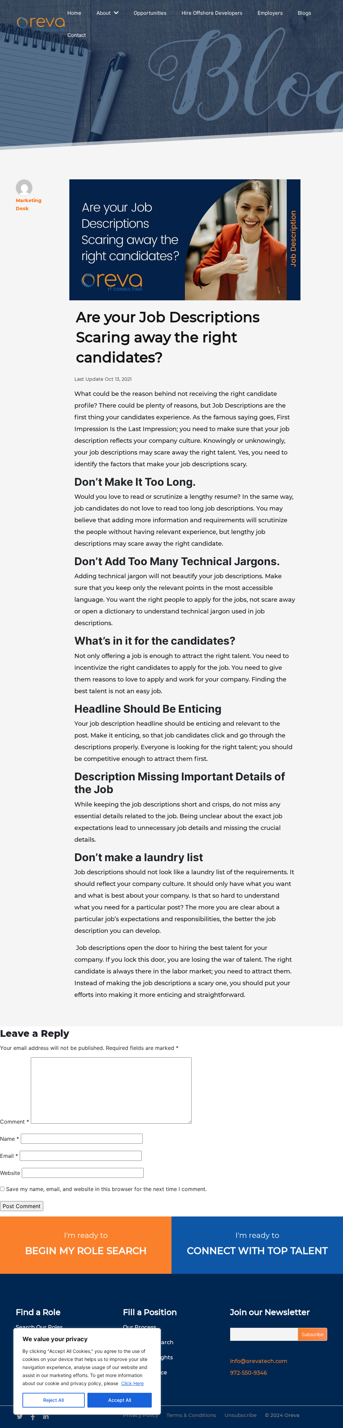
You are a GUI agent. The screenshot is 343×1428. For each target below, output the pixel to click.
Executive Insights (148, 1357)
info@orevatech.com (258, 1361)
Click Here (132, 1383)
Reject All (53, 1400)
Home (74, 13)
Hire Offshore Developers (212, 13)
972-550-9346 (248, 1373)
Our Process (139, 1327)
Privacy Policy (140, 1415)
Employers (270, 13)
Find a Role (38, 1312)
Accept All (119, 1400)
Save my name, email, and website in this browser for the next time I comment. (106, 1189)
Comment (14, 1121)
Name (9, 1138)
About (103, 13)
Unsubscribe (240, 1415)
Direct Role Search (148, 1342)
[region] (87, 1371)
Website (10, 1173)
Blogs (304, 13)
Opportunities (150, 13)
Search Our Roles (39, 1327)
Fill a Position (150, 1312)
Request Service (145, 1372)
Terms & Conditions (191, 1415)
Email (9, 1155)
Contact (76, 35)
